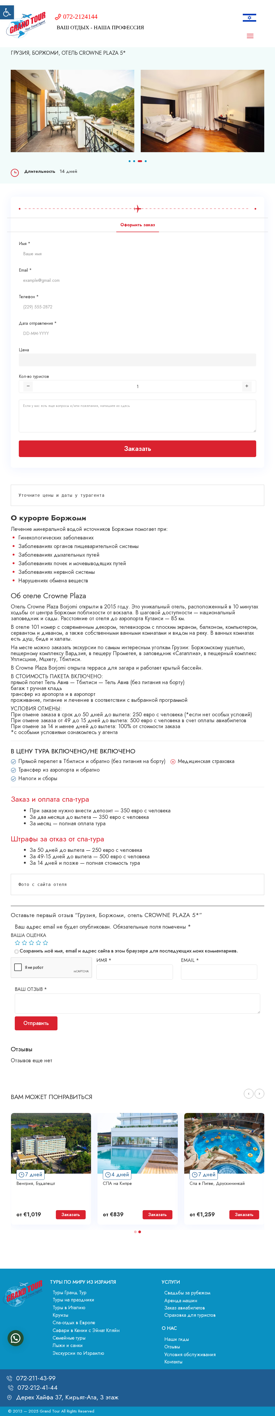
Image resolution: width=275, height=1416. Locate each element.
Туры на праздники (73, 1299)
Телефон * (29, 297)
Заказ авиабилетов (184, 1307)
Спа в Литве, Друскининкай (217, 1183)
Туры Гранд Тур (69, 1292)
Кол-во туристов (34, 376)
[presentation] (249, 1094)
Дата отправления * (38, 323)
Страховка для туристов (190, 1315)
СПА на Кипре (117, 1183)
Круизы (60, 1315)
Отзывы (172, 1346)
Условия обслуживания (190, 1354)
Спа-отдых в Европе (74, 1322)
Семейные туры (69, 1337)
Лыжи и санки (68, 1345)
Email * (25, 270)
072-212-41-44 (37, 1387)
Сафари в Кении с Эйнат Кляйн (86, 1330)
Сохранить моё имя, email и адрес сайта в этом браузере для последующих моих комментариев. (129, 950)
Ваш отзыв (31, 989)
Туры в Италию (69, 1307)
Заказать (137, 448)
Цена (24, 350)
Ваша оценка (28, 936)
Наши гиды (176, 1339)
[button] (7, 12)
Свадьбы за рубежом (187, 1292)
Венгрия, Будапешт (35, 1183)
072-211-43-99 (36, 1378)
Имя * (24, 243)
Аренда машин (180, 1300)
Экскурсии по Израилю (78, 1353)
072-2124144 (80, 16)
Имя (103, 960)
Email (190, 960)
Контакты (173, 1361)
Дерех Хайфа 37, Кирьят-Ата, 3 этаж (67, 1397)
